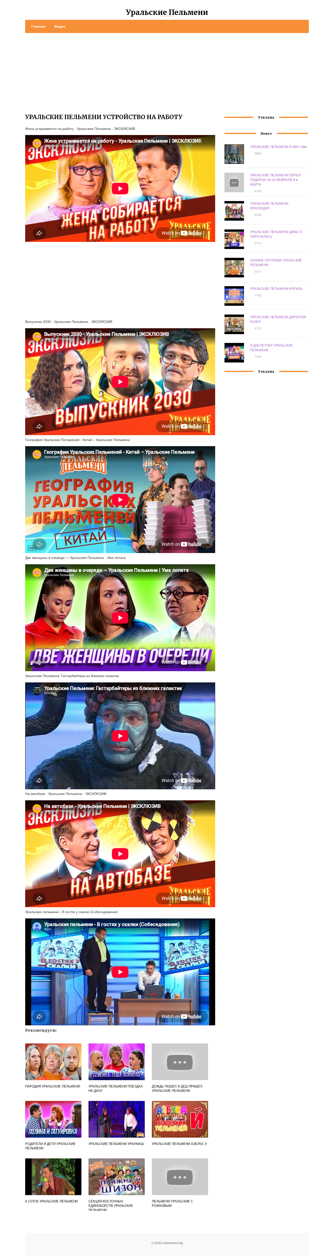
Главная (38, 26)
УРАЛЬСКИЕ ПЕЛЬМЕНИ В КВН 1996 (278, 146)
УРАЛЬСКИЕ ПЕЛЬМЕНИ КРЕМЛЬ (276, 288)
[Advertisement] (167, 69)
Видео (60, 26)
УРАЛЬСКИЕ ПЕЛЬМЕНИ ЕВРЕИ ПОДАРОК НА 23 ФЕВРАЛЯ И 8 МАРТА (275, 180)
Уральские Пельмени (167, 12)
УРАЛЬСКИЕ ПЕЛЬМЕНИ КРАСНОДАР (269, 205)
